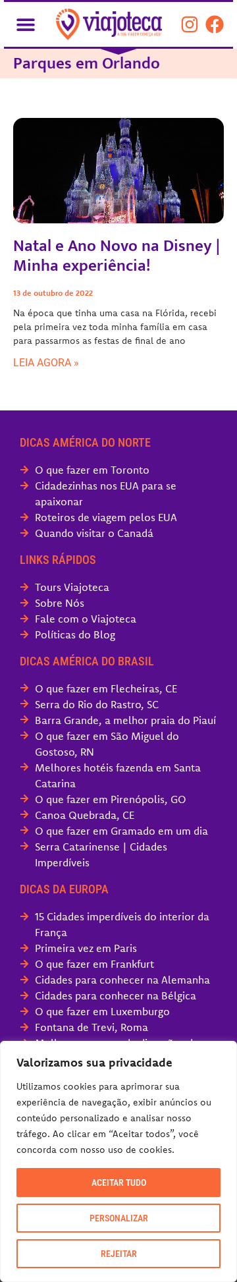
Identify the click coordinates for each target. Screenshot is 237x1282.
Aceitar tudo (119, 1182)
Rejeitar (119, 1253)
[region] (118, 1161)
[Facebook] (214, 24)
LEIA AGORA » (46, 362)
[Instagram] (189, 24)
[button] (25, 24)
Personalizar (119, 1218)
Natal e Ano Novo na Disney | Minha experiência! (116, 256)
